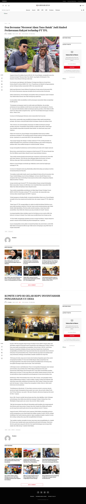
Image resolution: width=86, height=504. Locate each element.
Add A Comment (32, 284)
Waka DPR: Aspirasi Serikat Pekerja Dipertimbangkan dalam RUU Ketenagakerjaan (31, 279)
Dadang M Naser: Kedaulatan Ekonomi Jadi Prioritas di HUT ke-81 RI (31, 262)
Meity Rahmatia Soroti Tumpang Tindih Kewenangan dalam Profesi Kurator (50, 477)
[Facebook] (2, 78)
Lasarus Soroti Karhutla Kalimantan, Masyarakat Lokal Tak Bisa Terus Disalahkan (31, 461)
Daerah (33, 10)
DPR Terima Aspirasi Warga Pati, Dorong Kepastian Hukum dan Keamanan (13, 461)
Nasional (28, 10)
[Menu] (83, 10)
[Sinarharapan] (43, 6)
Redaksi (64, 1)
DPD (46, 10)
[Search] (81, 10)
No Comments (25, 33)
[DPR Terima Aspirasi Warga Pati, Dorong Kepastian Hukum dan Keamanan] (13, 453)
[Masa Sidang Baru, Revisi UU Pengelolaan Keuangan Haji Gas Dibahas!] (13, 254)
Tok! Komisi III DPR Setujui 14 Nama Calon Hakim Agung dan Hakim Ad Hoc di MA (50, 279)
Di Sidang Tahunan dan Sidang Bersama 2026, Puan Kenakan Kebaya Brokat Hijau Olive (50, 262)
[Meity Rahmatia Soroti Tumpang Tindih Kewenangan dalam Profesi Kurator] (50, 469)
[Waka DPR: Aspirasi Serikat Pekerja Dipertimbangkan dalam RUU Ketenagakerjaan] (32, 271)
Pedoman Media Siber (72, 1)
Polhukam (57, 10)
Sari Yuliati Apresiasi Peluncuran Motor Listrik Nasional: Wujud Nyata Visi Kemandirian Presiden (13, 279)
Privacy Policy (80, 1)
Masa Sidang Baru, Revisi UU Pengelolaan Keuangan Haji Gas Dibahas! (23, 1)
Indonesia (10, 231)
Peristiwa (51, 10)
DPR (42, 10)
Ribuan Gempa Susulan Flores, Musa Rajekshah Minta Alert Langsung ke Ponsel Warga (31, 477)
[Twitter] (2, 81)
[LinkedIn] (2, 84)
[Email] (2, 90)
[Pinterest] (2, 87)
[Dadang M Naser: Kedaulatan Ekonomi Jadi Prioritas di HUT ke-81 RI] (32, 254)
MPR (38, 10)
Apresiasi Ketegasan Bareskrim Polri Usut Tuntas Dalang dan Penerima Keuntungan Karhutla (50, 461)
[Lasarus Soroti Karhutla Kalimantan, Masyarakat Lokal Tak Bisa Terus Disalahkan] (32, 453)
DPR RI (13, 429)
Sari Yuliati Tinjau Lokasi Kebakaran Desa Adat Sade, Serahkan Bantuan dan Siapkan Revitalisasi (13, 477)
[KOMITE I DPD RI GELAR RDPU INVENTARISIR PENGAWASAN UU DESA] (32, 323)
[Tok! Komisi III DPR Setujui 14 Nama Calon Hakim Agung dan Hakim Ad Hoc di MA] (50, 271)
